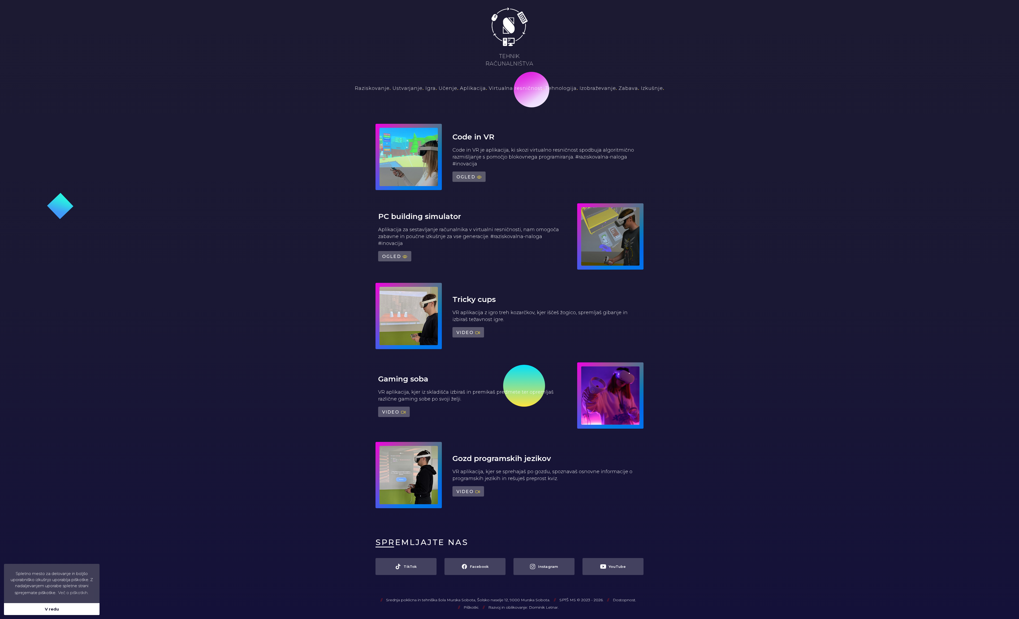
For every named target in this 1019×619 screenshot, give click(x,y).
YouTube (617, 566)
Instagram (548, 566)
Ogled (465, 176)
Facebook (479, 566)
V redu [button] (52, 609)
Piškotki (471, 607)
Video (465, 332)
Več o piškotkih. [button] (73, 592)
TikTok (410, 566)
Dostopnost (624, 600)
